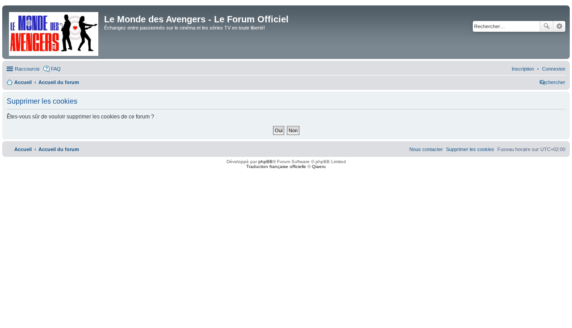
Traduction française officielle (276, 166)
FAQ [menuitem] (56, 68)
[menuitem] (553, 68)
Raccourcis (27, 68)
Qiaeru (319, 166)
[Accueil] (54, 32)
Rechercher (546, 26)
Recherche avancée (559, 26)
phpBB (265, 161)
